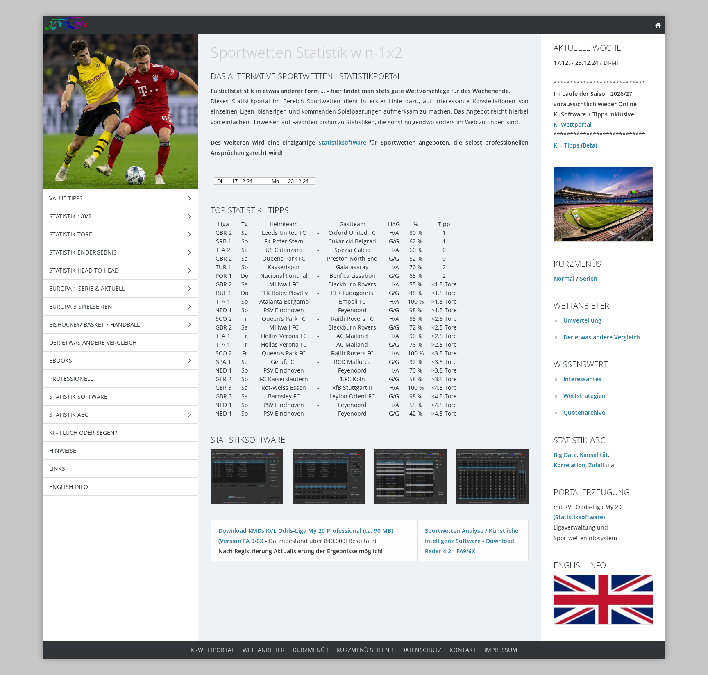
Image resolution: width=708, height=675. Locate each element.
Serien (588, 278)
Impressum (500, 650)
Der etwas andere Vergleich (601, 337)
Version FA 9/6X (241, 541)
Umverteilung (582, 320)
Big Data (565, 455)
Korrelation (569, 465)
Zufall (596, 465)
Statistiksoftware (342, 142)
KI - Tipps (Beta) (575, 145)
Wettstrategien (584, 396)
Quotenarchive (584, 412)
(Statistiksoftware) (579, 517)
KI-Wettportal (573, 124)
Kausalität (594, 455)
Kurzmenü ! (310, 650)
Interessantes (582, 379)
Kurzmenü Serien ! (364, 650)
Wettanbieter (264, 650)
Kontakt (462, 650)
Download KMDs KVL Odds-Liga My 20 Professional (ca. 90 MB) (305, 530)
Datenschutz (421, 650)
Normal (564, 278)
